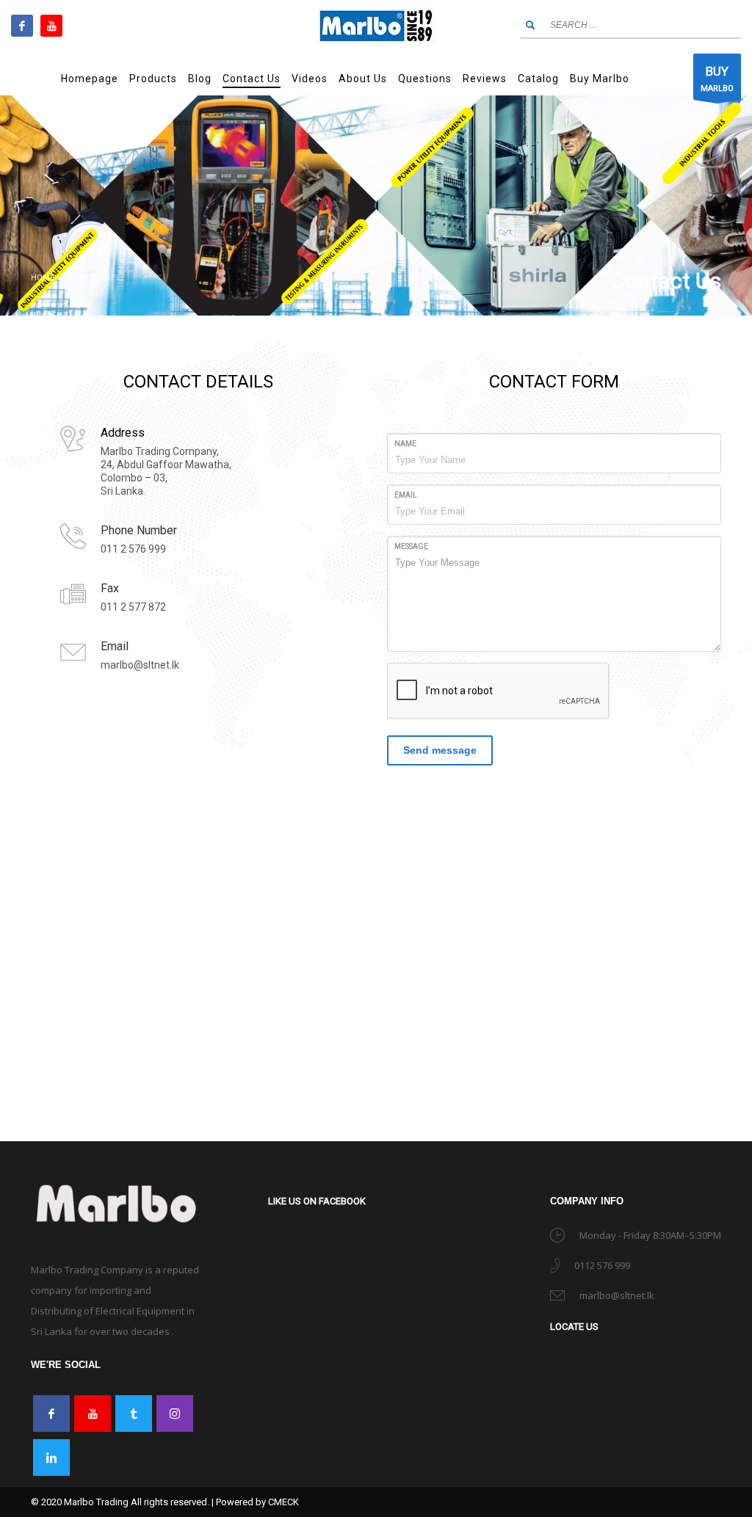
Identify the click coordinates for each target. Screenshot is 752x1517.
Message (411, 546)
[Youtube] (51, 26)
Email (405, 495)
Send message (440, 750)
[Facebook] (22, 26)
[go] (530, 25)
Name (405, 444)
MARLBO (717, 78)
